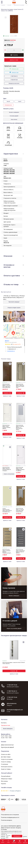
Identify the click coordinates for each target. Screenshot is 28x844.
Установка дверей (14, 115)
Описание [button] (8, 256)
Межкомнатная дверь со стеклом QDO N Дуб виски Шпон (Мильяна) (6, 385)
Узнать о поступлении (9, 474)
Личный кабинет (5, 776)
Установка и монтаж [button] (9, 266)
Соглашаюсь (17, 836)
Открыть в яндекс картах (14, 307)
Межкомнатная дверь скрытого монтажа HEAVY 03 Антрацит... (7, 469)
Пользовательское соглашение (10, 814)
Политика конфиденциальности (10, 817)
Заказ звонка (14, 119)
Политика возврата (6, 820)
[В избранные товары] (10, 363)
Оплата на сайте (5, 754)
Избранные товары (6, 778)
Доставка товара (5, 757)
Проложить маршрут (14, 302)
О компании (4, 764)
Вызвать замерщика (14, 595)
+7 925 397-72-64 (14, 79)
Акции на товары (6, 769)
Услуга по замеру (6, 762)
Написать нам (14, 69)
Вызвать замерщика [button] (14, 112)
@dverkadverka (11, 703)
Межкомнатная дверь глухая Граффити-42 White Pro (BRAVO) (20, 469)
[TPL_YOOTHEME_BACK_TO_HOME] (14, 2)
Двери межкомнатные (7, 745)
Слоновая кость (8, 105)
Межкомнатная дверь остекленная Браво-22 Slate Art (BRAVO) (20, 551)
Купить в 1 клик (14, 60)
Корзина (3, 783)
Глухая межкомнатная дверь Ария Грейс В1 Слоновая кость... (7, 510)
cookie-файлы (7, 837)
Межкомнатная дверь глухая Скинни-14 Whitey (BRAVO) (6, 427)
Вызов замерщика (7, 728)
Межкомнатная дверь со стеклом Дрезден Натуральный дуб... (7, 551)
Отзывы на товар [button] (11, 284)
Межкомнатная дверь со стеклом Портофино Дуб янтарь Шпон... (20, 510)
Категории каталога (6, 766)
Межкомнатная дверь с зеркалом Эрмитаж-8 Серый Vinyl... (20, 385)
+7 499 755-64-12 (14, 76)
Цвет (4, 98)
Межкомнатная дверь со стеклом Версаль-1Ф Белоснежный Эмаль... (20, 427)
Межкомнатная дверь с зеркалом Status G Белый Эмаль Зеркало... (14, 663)
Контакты (3, 723)
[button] (2, 2)
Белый (8, 101)
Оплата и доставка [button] (12, 275)
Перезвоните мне (5, 725)
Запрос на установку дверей (14, 628)
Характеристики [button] (11, 153)
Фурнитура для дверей (7, 747)
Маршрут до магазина (14, 83)
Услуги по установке (6, 759)
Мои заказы (4, 781)
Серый (19, 101)
